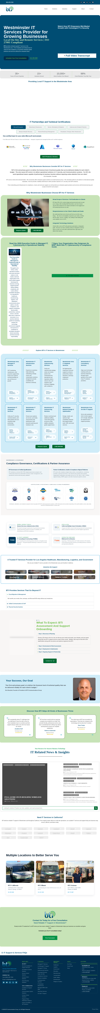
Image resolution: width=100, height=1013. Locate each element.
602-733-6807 (71, 848)
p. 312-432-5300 (86, 938)
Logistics (33, 528)
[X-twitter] (90, 2)
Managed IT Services (68, 737)
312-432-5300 (41, 848)
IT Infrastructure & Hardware (38, 721)
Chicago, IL (84, 933)
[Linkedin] (93, 2)
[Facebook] (3, 939)
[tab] (18, 127)
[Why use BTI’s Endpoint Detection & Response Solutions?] (55, 726)
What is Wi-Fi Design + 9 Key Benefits (75, 740)
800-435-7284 (9, 2)
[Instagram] (87, 2)
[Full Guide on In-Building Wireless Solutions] (24, 741)
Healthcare (10, 528)
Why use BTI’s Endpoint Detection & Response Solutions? (78, 726)
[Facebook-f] (81, 2)
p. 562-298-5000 (86, 928)
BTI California (13, 842)
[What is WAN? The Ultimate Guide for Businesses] (55, 755)
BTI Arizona (72, 842)
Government (56, 528)
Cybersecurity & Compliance (21, 721)
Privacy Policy (95, 965)
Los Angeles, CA (86, 922)
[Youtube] (84, 2)
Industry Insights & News (85, 720)
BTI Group (8, 757)
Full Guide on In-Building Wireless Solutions (22, 755)
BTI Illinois (42, 842)
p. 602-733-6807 (86, 948)
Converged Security (8, 721)
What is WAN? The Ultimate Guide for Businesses (79, 754)
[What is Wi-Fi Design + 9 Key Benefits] (55, 740)
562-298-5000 (11, 848)
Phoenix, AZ (85, 943)
